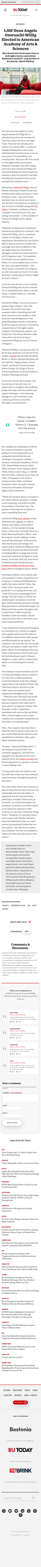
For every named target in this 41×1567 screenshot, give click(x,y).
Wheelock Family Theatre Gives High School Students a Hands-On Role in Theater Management (20, 1197)
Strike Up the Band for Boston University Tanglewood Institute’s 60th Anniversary (19, 1337)
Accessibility (26, 1535)
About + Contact (30, 1395)
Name (5, 1105)
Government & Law (18, 905)
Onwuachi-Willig (21, 187)
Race (34, 905)
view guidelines (16, 1093)
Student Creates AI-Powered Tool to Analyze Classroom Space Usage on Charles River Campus (20, 1232)
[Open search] (35, 10)
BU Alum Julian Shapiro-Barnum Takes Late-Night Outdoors (20, 1220)
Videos (27, 1390)
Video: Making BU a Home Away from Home (20, 1163)
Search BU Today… (13, 1498)
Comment (12, 1093)
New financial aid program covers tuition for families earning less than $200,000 (20, 1244)
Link (19, 1021)
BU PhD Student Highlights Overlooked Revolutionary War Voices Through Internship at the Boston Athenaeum (18, 1314)
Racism (5, 909)
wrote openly (24, 518)
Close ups (8, 1395)
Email (5, 1113)
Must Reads (17, 1390)
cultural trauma (26, 758)
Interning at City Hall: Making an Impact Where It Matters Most (18, 1326)
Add (26, 931)
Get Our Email (18, 1402)
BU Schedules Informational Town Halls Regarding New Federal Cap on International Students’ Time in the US (20, 1368)
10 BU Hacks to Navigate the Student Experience (17, 1210)
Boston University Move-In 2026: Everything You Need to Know (20, 1292)
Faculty (5, 905)
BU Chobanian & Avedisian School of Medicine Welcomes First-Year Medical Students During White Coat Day (18, 1280)
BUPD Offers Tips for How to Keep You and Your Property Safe (19, 1186)
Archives (18, 1395)
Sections (6, 1390)
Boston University (9, 2)
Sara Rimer (21, 117)
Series (35, 1390)
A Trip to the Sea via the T (12, 1357)
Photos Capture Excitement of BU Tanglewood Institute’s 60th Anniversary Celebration (19, 1256)
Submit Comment (12, 1122)
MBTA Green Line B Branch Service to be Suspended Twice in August (18, 1348)
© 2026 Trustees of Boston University (20, 1531)
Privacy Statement (16, 1535)
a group (12, 355)
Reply (13, 1021)
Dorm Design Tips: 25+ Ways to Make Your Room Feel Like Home (19, 1154)
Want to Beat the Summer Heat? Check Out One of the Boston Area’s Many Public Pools (20, 1268)
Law (28, 905)
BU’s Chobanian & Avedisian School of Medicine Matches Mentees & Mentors (18, 1302)
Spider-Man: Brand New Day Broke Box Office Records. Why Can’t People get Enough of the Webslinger (20, 1174)
